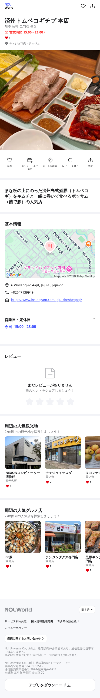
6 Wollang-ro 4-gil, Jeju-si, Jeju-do (37, 285)
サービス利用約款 (16, 621)
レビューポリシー (16, 628)
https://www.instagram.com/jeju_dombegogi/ (46, 300)
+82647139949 (22, 292)
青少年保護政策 (67, 621)
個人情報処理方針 (42, 621)
